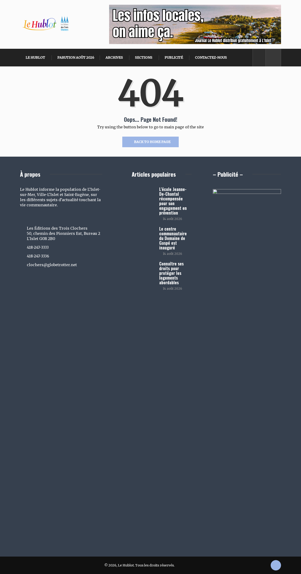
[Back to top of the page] (275, 566)
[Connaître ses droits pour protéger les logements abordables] (143, 270)
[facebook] (259, 57)
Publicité (174, 57)
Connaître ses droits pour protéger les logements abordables (171, 273)
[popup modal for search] (273, 57)
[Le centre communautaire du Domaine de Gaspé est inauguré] (143, 235)
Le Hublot (35, 57)
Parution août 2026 (75, 57)
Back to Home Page (152, 142)
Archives (114, 57)
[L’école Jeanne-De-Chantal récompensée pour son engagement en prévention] (143, 196)
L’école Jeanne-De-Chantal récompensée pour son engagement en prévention (173, 201)
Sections (143, 57)
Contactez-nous (211, 57)
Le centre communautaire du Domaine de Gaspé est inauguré (173, 238)
